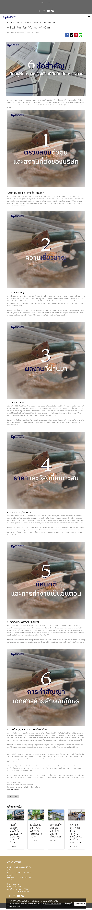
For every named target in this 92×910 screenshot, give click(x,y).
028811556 (15, 884)
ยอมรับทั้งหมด (80, 904)
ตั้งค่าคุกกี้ (68, 904)
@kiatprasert (15, 789)
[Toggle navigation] (89, 17)
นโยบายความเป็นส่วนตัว (53, 904)
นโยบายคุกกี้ (17, 906)
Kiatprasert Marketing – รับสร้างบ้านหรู (27, 787)
